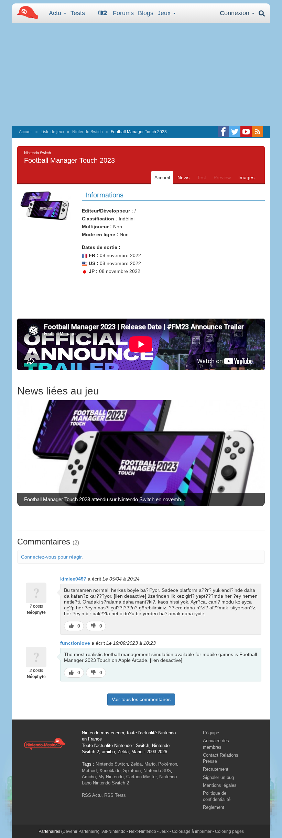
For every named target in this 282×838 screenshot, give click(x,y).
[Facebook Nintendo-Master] (223, 131)
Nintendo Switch (87, 131)
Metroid (89, 770)
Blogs (145, 13)
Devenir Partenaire (80, 831)
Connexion (235, 13)
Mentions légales (220, 785)
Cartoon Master (141, 776)
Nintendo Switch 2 (111, 782)
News (183, 177)
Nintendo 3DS (157, 770)
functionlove (75, 643)
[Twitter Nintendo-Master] (234, 131)
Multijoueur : (97, 226)
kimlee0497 (73, 579)
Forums (123, 13)
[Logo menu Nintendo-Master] (26, 12)
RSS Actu (91, 795)
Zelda (136, 764)
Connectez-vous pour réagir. (52, 557)
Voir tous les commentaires (141, 699)
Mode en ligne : (100, 234)
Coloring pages (229, 831)
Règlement (213, 807)
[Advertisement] (141, 74)
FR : (92, 255)
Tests (77, 13)
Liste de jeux (52, 131)
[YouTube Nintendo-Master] (246, 131)
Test (201, 177)
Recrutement (215, 769)
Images (246, 177)
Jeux (165, 13)
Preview (222, 177)
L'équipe (211, 732)
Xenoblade (109, 770)
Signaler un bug (218, 777)
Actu (56, 13)
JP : (92, 271)
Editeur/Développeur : (107, 211)
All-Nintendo (114, 831)
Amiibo (89, 776)
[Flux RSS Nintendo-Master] (257, 131)
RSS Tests (115, 795)
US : (92, 263)
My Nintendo (110, 776)
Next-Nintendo (142, 831)
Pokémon (167, 764)
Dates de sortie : (101, 247)
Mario (149, 764)
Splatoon (132, 770)
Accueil (26, 131)
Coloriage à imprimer (191, 831)
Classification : (99, 218)
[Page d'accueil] (44, 743)
